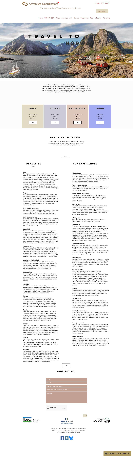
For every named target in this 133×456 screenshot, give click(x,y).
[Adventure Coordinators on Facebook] (62, 438)
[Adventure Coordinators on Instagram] (66, 438)
